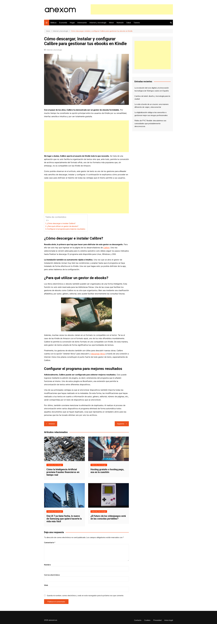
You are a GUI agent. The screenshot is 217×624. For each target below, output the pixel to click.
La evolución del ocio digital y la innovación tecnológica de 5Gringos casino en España (151, 89)
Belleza (53, 22)
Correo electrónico (52, 575)
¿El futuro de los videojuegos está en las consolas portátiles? (108, 517)
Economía (63, 22)
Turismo (136, 22)
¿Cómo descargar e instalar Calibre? (61, 223)
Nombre (47, 565)
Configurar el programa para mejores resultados (66, 229)
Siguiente (120, 424)
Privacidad (157, 620)
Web (46, 585)
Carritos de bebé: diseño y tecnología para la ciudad (152, 97)
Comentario (49, 542)
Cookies (147, 620)
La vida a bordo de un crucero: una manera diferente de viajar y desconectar (151, 105)
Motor (111, 22)
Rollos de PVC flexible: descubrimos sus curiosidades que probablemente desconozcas (150, 123)
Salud (128, 22)
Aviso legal (168, 620)
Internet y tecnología (98, 22)
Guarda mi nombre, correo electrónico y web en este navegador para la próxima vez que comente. (85, 595)
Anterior (52, 424)
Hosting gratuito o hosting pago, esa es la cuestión (107, 470)
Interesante (82, 22)
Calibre (106, 247)
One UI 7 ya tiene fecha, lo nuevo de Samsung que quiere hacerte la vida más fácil (64, 519)
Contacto (137, 620)
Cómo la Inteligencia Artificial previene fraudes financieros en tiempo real (62, 472)
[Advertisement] (132, 9)
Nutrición (120, 22)
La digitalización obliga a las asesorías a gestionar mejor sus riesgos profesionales (151, 113)
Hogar (72, 22)
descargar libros (98, 354)
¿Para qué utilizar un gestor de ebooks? (62, 226)
